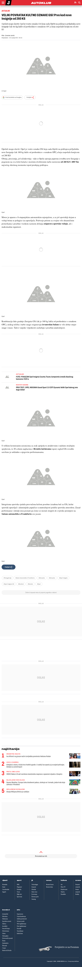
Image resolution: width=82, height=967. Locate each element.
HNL (18, 884)
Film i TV (63, 887)
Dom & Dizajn (6, 928)
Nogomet (19, 887)
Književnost (64, 889)
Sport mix (19, 897)
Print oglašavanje (21, 926)
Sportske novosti (6, 921)
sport (19, 880)
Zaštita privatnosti (22, 919)
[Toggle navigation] (3, 2)
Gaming (33, 899)
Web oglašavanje (21, 924)
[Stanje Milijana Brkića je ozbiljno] (74, 791)
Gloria (3, 933)
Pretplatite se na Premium (67, 947)
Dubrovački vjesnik (7, 938)
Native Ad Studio (6, 950)
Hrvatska (4, 884)
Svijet (3, 887)
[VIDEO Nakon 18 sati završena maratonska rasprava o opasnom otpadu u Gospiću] (74, 773)
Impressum (20, 914)
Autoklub (4, 926)
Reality (77, 894)
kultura (64, 880)
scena (78, 880)
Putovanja (34, 894)
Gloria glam (5, 936)
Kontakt (19, 928)
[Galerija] (41, 65)
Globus (4, 924)
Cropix (4, 948)
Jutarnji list (5, 914)
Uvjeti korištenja (21, 916)
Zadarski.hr (5, 943)
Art (61, 884)
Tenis (18, 892)
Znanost (33, 887)
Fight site (19, 894)
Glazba (63, 892)
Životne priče (35, 897)
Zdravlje (33, 889)
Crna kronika (5, 889)
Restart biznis (49, 884)
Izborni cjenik (20, 921)
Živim (3, 941)
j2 (32, 880)
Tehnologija (34, 884)
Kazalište (63, 894)
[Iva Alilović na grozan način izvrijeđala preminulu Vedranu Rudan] (74, 756)
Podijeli (29, 97)
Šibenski (4, 945)
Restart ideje (49, 887)
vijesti (4, 880)
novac (49, 880)
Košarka (19, 889)
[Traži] (79, 2)
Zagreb (4, 892)
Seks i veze (34, 892)
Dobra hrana (5, 931)
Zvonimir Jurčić (10, 35)
